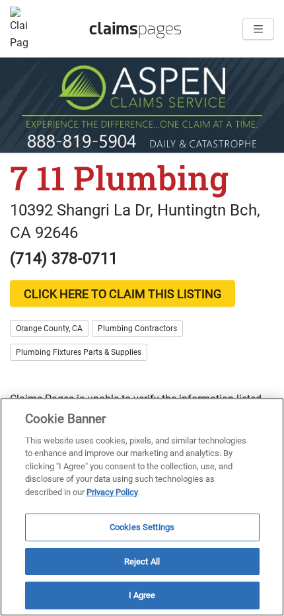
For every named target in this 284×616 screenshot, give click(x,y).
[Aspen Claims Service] (142, 105)
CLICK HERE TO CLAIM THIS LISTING (122, 294)
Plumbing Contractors (137, 328)
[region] (142, 507)
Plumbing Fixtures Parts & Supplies (78, 352)
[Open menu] (258, 29)
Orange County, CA (49, 328)
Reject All (142, 561)
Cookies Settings (142, 527)
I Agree (142, 595)
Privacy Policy (112, 492)
